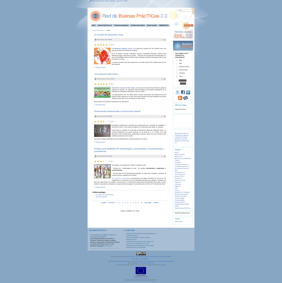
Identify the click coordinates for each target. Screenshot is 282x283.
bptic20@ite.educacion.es (147, 263)
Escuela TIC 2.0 (179, 176)
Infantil (110, 39)
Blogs (176, 133)
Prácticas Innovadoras (181, 194)
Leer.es (177, 190)
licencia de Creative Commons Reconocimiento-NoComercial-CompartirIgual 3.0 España (147, 256)
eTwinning (178, 184)
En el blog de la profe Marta (121, 178)
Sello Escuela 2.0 (131, 239)
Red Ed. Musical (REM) (182, 204)
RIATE (177, 206)
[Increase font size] (185, 25)
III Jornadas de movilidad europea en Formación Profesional (103, 236)
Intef (176, 188)
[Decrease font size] (192, 25)
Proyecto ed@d (179, 198)
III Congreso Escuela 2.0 (182, 168)
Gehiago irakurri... (101, 67)
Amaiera (156, 202)
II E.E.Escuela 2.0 (180, 174)
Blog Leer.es (178, 156)
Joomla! (127, 280)
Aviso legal (135, 258)
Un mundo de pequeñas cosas (108, 35)
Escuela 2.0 (178, 178)
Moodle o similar (184, 66)
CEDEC (177, 160)
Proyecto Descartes (180, 196)
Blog (180, 60)
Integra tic (178, 186)
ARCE (177, 152)
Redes (185, 137)
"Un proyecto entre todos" (106, 74)
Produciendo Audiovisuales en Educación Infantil (117, 111)
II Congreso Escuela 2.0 (182, 166)
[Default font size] (189, 25)
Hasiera (104, 202)
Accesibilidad (144, 258)
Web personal (183, 70)
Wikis (180, 133)
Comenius (178, 162)
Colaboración (179, 137)
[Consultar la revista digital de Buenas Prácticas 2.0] (183, 40)
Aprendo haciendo (101, 197)
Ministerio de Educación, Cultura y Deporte (119, 261)
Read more (109, 246)
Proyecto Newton (180, 202)
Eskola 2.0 (178, 182)
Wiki (180, 63)
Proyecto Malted (180, 200)
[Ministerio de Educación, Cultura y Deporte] (101, 1)
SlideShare (178, 139)
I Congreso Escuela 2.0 (182, 164)
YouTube (184, 139)
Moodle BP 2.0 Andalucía (182, 192)
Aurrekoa (111, 202)
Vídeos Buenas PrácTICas (183, 208)
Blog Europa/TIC (180, 154)
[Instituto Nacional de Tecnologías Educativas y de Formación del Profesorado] (121, 1)
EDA (176, 170)
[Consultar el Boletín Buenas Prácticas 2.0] (183, 51)
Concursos (183, 141)
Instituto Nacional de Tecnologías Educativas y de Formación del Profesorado (153, 261)
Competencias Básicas (182, 135)
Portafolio (182, 73)
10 (142, 202)
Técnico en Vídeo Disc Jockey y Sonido (138, 237)
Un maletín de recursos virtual (105, 195)
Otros (180, 76)
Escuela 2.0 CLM (180, 180)
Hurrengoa (148, 202)
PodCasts (185, 133)
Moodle (177, 141)
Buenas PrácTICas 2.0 (98, 30)
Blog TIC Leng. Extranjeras (183, 158)
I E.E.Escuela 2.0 (180, 172)
